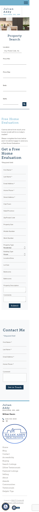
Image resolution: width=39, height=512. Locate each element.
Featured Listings (10, 471)
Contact (6, 454)
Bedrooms (7, 272)
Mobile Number (9, 231)
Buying (5, 461)
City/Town (7, 204)
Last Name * (8, 177)
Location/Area (9, 258)
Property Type (9, 245)
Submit (14, 305)
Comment (6, 372)
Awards (5, 481)
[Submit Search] (24, 104)
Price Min (6, 59)
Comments (7, 295)
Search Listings (9, 464)
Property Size (8, 224)
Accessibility (8, 457)
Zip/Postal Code (9, 218)
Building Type (8, 251)
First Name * (8, 170)
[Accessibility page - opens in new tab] (16, 509)
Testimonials (8, 488)
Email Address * (9, 183)
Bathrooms (7, 279)
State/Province (9, 211)
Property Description (11, 285)
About (5, 478)
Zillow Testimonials (11, 467)
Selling (5, 474)
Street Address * (9, 197)
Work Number (9, 238)
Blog (4, 451)
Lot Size (6, 265)
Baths (5, 99)
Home (5, 447)
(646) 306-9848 (11, 419)
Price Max (6, 72)
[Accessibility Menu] (5, 506)
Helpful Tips (8, 491)
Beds (4, 85)
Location (6, 47)
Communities (8, 484)
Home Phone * (9, 190)
